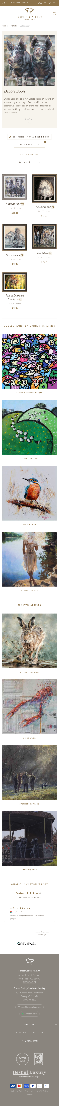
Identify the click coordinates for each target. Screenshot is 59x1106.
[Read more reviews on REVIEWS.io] (26, 944)
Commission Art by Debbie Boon (31, 137)
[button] (22, 204)
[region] (29, 921)
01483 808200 (29, 1000)
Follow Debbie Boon (31, 145)
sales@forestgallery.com (31, 1007)
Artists (14, 26)
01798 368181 (29, 982)
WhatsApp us (31, 1014)
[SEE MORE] (15, 176)
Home (5, 26)
